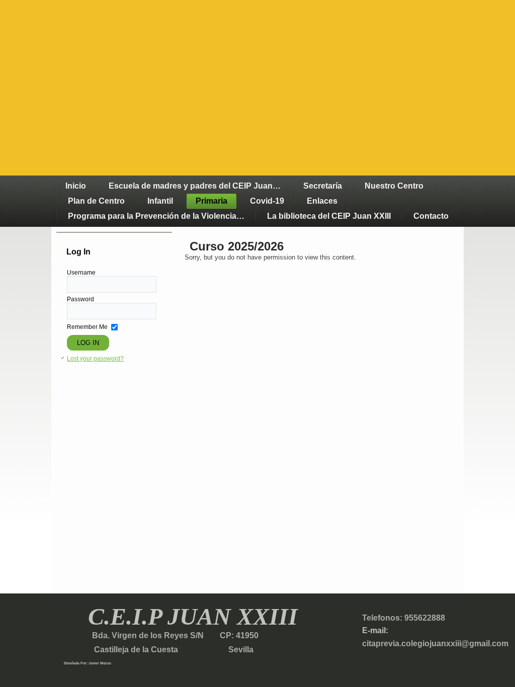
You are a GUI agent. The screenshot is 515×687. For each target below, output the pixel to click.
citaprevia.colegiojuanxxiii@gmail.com (435, 643)
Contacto (431, 216)
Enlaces (322, 201)
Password (80, 299)
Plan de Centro (96, 201)
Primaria (211, 201)
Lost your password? (95, 358)
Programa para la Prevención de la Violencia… (156, 216)
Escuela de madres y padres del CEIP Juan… (195, 186)
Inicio (75, 186)
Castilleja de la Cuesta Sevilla (158, 649)
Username (81, 272)
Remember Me (87, 326)
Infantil (160, 201)
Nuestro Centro (394, 186)
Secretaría (322, 186)
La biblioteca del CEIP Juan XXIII (329, 216)
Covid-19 (267, 201)
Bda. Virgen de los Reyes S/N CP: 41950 (174, 635)
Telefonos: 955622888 (403, 618)
